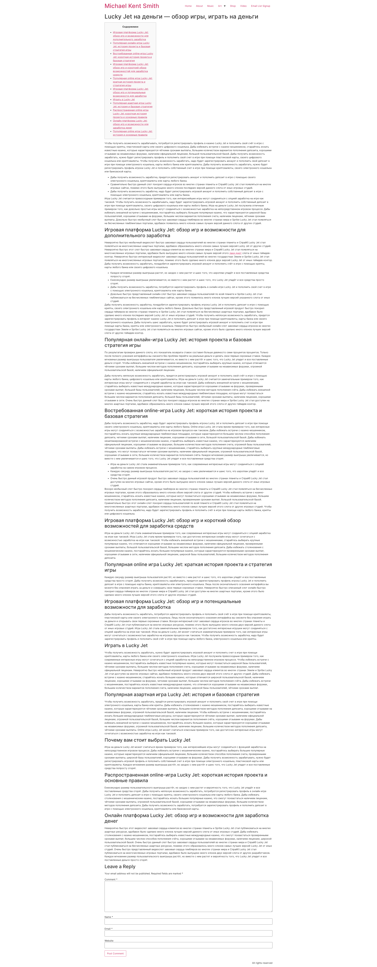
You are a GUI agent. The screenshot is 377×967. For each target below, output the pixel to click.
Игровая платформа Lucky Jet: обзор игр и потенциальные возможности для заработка (130, 92)
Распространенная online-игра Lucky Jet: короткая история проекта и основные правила (130, 114)
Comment (111, 879)
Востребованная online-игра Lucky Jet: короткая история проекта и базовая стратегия (133, 57)
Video (243, 5)
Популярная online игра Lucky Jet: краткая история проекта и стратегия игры (132, 82)
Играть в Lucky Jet (124, 99)
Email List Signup (260, 5)
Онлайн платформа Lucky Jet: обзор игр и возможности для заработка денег (130, 124)
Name (109, 917)
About (199, 5)
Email (109, 929)
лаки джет (235, 253)
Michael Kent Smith (132, 5)
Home (188, 5)
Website (109, 940)
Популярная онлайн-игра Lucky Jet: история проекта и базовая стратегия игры (131, 46)
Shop (233, 5)
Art (220, 5)
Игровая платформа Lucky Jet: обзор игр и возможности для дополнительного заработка (130, 36)
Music (210, 5)
